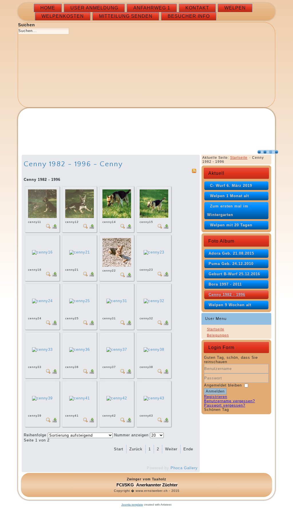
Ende (188, 449)
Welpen (235, 7)
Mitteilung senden (126, 16)
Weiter (171, 449)
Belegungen (218, 335)
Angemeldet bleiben (223, 385)
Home (47, 7)
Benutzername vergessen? (229, 401)
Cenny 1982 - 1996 (227, 294)
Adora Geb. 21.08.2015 (231, 253)
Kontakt (197, 7)
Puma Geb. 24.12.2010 (231, 264)
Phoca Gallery (184, 468)
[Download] (54, 227)
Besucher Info (189, 16)
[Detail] (48, 227)
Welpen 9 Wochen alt (230, 305)
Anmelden (215, 391)
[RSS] (194, 172)
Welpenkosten (62, 16)
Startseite (239, 158)
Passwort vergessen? (224, 405)
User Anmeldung (94, 7)
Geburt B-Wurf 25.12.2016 (234, 274)
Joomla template (132, 504)
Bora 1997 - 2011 (225, 284)
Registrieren (215, 397)
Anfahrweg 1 (151, 7)
